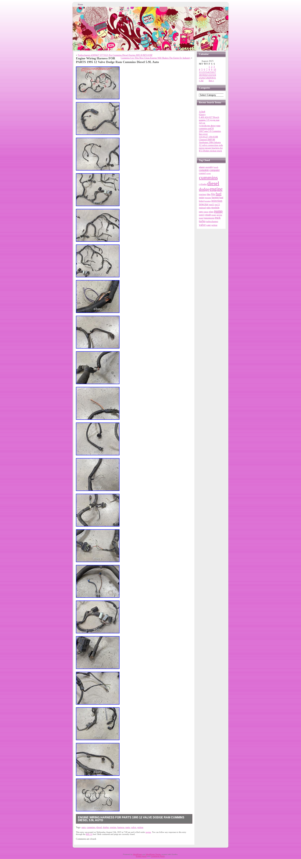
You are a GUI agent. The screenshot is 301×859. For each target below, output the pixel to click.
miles (208, 207)
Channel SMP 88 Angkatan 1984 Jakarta (210, 141)
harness (120, 827)
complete (204, 170)
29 (210, 77)
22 (210, 75)
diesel (99, 827)
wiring (140, 827)
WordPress (137, 854)
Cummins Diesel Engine (157, 26)
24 (215, 75)
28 (207, 77)
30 (212, 77)
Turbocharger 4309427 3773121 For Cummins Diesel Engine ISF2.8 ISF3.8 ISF (115, 55)
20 (205, 75)
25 (200, 77)
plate (211, 211)
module (215, 207)
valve (133, 827)
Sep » (211, 80)
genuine (208, 198)
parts (127, 827)
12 (202, 72)
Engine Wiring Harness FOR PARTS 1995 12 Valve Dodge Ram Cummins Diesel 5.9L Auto (131, 819)
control (202, 173)
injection (216, 200)
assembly (209, 167)
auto (84, 827)
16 (212, 72)
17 (215, 72)
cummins (91, 827)
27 (205, 77)
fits (213, 194)
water (208, 225)
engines (202, 194)
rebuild (208, 215)
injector (204, 204)
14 (207, 72)
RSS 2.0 (89, 834)
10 (215, 69)
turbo (202, 221)
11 (200, 72)
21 (207, 75)
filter (209, 194)
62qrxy (202, 114)
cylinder (203, 184)
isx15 (217, 204)
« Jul (201, 80)
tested (201, 218)
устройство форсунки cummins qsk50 (209, 127)
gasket (201, 197)
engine (113, 827)
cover (208, 173)
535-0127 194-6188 (208, 136)
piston (205, 212)
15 (210, 72)
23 (212, 75)
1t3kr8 (202, 111)
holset (201, 201)
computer (214, 170)
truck (218, 217)
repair (213, 215)
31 (215, 77)
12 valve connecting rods (211, 145)
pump (218, 211)
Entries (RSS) (141, 856)
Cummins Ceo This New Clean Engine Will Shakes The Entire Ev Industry (156, 58)
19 (202, 75)
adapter (202, 167)
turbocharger (212, 221)
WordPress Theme (153, 854)
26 (202, 77)
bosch (216, 167)
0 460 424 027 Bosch (209, 117)
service (219, 215)
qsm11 (201, 215)
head (221, 198)
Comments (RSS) (158, 856)
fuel (218, 194)
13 (205, 72)
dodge (106, 827)
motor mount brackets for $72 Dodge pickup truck (211, 149)
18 (200, 75)
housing (207, 201)
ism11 (211, 204)
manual (202, 207)
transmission (209, 218)
